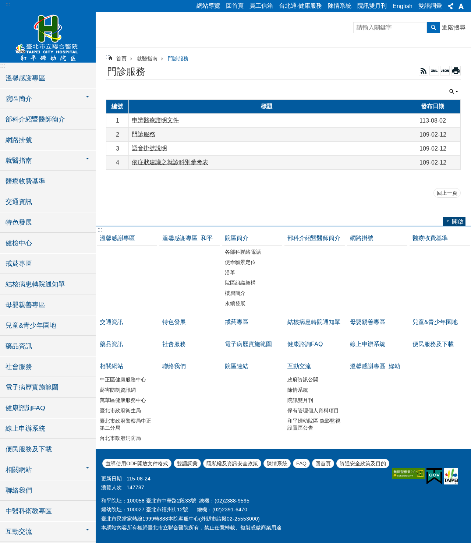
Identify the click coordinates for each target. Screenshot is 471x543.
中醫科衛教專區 (29, 511)
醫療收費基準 (25, 181)
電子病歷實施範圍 (32, 387)
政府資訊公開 (302, 379)
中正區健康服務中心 (123, 379)
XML (434, 70)
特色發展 (19, 222)
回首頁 (235, 6)
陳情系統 (339, 6)
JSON (445, 70)
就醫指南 (147, 58)
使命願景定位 (240, 262)
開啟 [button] (458, 221)
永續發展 (235, 303)
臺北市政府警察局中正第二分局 (125, 424)
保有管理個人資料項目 (313, 410)
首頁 (121, 58)
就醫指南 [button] (19, 160)
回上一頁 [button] (447, 193)
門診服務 (178, 58)
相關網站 (111, 366)
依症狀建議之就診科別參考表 (170, 162)
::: (8, 4)
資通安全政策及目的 (363, 463)
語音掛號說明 (149, 148)
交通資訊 (19, 201)
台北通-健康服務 (300, 6)
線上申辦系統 (25, 428)
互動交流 (299, 366)
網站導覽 (208, 6)
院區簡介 (236, 238)
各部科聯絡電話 (243, 252)
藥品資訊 (19, 346)
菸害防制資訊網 (118, 390)
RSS (423, 70)
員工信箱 (261, 6)
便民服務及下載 (29, 449)
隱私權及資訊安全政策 (232, 463)
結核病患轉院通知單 (35, 284)
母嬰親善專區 (25, 304)
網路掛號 (19, 140)
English (402, 6)
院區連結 (236, 366)
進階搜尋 (453, 27)
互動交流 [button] (19, 531)
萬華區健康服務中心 (123, 400)
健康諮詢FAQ (25, 408)
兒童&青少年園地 (31, 325)
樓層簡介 (235, 293)
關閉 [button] (450, 6)
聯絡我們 (19, 490)
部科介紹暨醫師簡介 (35, 119)
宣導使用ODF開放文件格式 (137, 463)
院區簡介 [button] (19, 98)
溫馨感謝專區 (25, 78)
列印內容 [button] (456, 70)
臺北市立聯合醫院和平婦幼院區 (48, 37)
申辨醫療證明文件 (155, 120)
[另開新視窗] (408, 473)
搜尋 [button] (433, 27)
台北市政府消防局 (120, 438)
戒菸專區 (19, 263)
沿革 (230, 272)
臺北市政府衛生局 (120, 410)
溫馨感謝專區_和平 (187, 238)
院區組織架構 (240, 283)
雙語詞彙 (430, 6)
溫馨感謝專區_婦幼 (375, 366)
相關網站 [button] (19, 469)
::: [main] (108, 56)
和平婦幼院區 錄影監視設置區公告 (313, 424)
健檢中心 (19, 243)
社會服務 (19, 366)
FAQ (301, 463)
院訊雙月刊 (372, 6)
